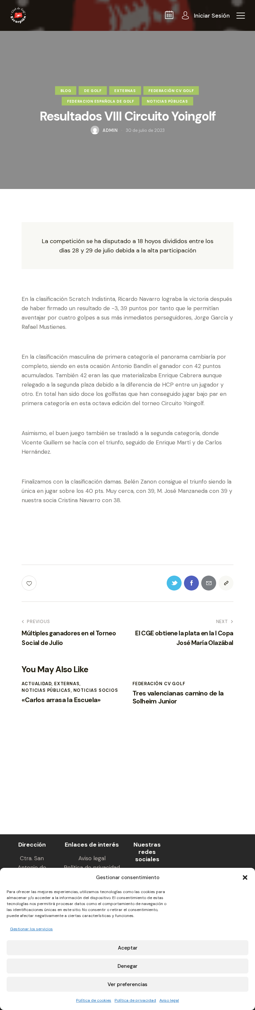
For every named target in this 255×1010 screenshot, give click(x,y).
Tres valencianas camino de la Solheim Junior (178, 697)
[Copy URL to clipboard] (225, 583)
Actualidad (36, 684)
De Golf (92, 90)
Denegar (127, 966)
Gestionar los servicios (31, 929)
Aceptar (127, 948)
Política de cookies (93, 1000)
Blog (65, 90)
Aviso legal (169, 1000)
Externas (124, 90)
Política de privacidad (135, 1000)
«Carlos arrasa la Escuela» (61, 700)
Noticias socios (95, 690)
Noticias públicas (167, 101)
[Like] (30, 583)
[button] (245, 877)
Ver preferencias (127, 984)
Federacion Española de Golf (100, 101)
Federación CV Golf (171, 90)
